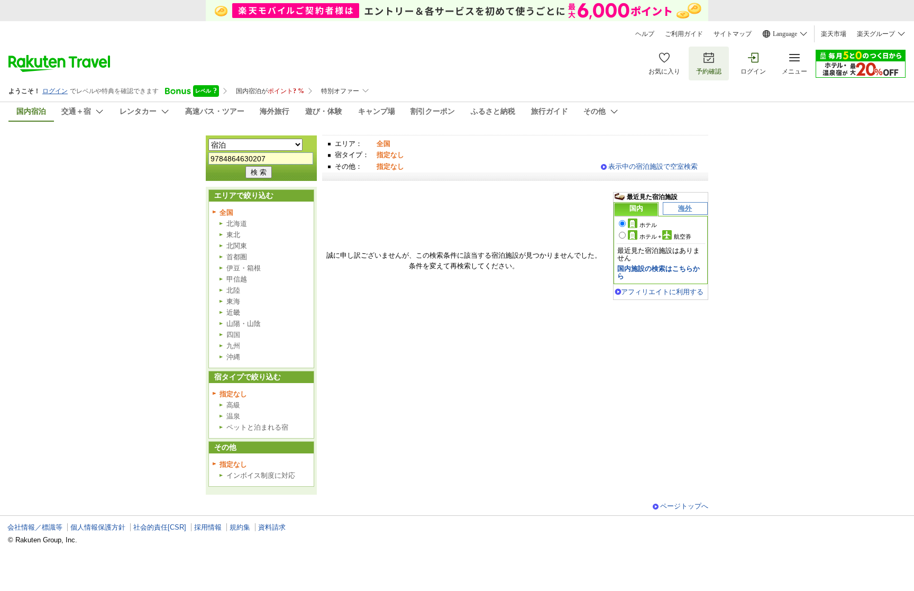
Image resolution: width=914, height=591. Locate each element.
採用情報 (208, 527)
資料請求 (272, 527)
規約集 (240, 527)
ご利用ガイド (684, 34)
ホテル (648, 225)
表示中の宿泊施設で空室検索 (653, 166)
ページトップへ (684, 506)
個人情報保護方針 (97, 527)
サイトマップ (733, 34)
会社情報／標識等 (34, 527)
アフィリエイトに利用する (662, 292)
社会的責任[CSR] (159, 527)
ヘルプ (644, 34)
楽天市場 (833, 34)
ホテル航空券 (665, 236)
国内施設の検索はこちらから (658, 272)
